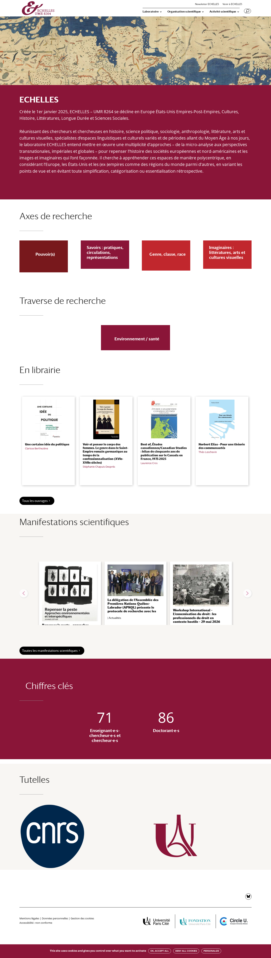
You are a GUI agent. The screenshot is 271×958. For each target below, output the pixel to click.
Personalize (211, 951)
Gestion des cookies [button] (82, 918)
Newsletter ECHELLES (207, 4)
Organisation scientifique (184, 11)
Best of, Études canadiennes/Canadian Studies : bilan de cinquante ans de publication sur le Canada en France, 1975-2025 (164, 451)
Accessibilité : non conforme (35, 923)
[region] (135, 593)
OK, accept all (159, 951)
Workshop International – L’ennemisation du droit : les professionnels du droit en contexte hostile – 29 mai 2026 (196, 616)
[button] (23, 593)
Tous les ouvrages (35, 501)
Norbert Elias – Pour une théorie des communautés (222, 446)
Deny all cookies (186, 951)
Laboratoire (151, 11)
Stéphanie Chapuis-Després (99, 466)
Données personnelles (55, 918)
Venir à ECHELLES (232, 4)
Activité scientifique (222, 11)
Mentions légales (29, 918)
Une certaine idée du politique (47, 444)
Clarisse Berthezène (36, 448)
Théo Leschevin (208, 452)
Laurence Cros (149, 463)
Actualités (115, 617)
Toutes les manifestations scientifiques (50, 651)
